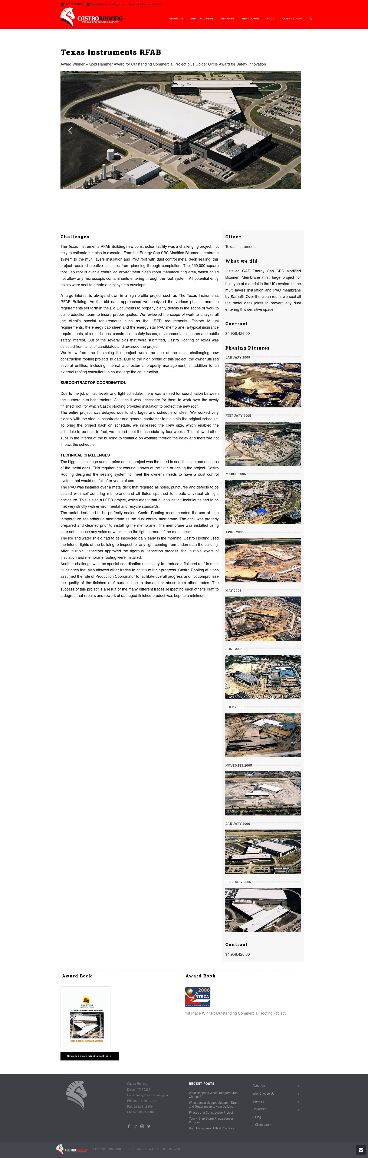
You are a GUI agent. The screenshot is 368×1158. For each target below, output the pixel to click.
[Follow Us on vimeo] (148, 1126)
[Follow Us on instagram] (142, 1126)
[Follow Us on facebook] (129, 1126)
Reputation (250, 18)
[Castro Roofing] (72, 1149)
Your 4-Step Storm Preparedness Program (211, 1120)
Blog (271, 18)
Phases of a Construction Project (211, 1112)
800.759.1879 (74, 4)
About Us (176, 18)
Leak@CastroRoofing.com (108, 4)
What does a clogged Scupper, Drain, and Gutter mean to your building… (214, 1104)
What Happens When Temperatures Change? (213, 1094)
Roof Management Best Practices (211, 1128)
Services (227, 18)
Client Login (292, 18)
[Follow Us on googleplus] (135, 1126)
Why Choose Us (202, 18)
